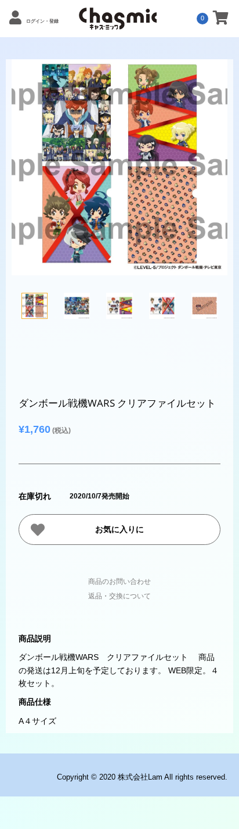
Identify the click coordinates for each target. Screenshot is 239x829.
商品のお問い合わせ (119, 581)
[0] (221, 19)
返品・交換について (119, 596)
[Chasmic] (118, 23)
